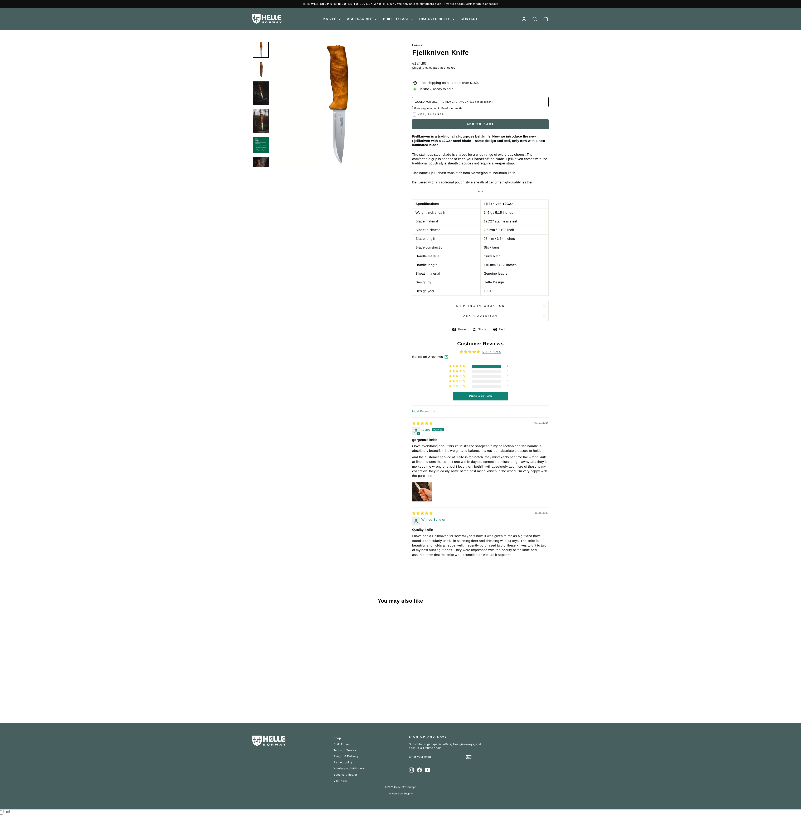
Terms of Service (345, 750)
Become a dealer (345, 774)
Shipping (418, 67)
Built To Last (396, 19)
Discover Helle (435, 19)
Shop (337, 738)
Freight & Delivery (346, 756)
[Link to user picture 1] (422, 492)
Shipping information (480, 305)
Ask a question (480, 315)
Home (416, 45)
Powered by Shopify (400, 793)
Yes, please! (430, 114)
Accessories (360, 19)
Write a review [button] (480, 396)
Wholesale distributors (349, 768)
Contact (469, 19)
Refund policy (343, 762)
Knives (330, 19)
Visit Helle (340, 780)
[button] (457, 366)
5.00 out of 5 (491, 352)
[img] (422, 423)
